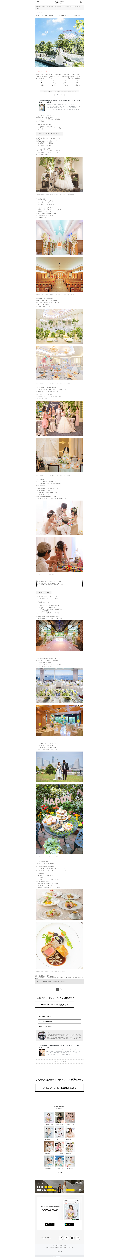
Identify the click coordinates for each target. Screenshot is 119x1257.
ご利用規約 (52, 1247)
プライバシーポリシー (59, 1247)
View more (59, 1172)
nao (48, 1032)
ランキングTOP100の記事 (45, 1021)
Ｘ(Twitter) (53, 85)
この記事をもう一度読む (45, 1026)
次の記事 (64, 1061)
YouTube (65, 85)
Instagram (77, 85)
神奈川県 (40, 12)
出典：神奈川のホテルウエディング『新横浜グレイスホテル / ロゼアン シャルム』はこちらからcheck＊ (55, 194)
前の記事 (54, 1061)
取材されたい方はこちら (68, 1247)
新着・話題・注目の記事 (45, 1016)
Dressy (59, 2)
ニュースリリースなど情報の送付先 (59, 1245)
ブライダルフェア (46, 6)
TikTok (42, 85)
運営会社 (48, 1247)
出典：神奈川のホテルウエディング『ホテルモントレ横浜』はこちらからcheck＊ (51, 738)
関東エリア (53, 6)
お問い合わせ (59, 1251)
